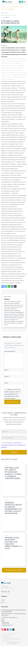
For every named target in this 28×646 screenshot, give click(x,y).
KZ (8, 591)
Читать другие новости (14, 570)
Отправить (14, 452)
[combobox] (3, 438)
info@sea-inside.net (6, 625)
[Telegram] (20, 2)
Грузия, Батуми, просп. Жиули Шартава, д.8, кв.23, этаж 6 (13, 614)
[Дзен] (13, 630)
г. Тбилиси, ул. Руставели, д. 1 (9, 617)
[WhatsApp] (22, 2)
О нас (3, 600)
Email (6, 376)
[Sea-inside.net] (7, 2)
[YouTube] (5, 630)
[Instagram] (2, 630)
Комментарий (9, 351)
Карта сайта (5, 636)
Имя (6, 370)
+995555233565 (5, 623)
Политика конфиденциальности (11, 639)
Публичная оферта (7, 637)
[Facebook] (8, 630)
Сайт (6, 383)
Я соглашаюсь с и (13, 445)
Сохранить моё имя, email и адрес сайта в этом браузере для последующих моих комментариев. (12, 394)
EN (2, 591)
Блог (2, 602)
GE (5, 591)
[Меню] (25, 2)
